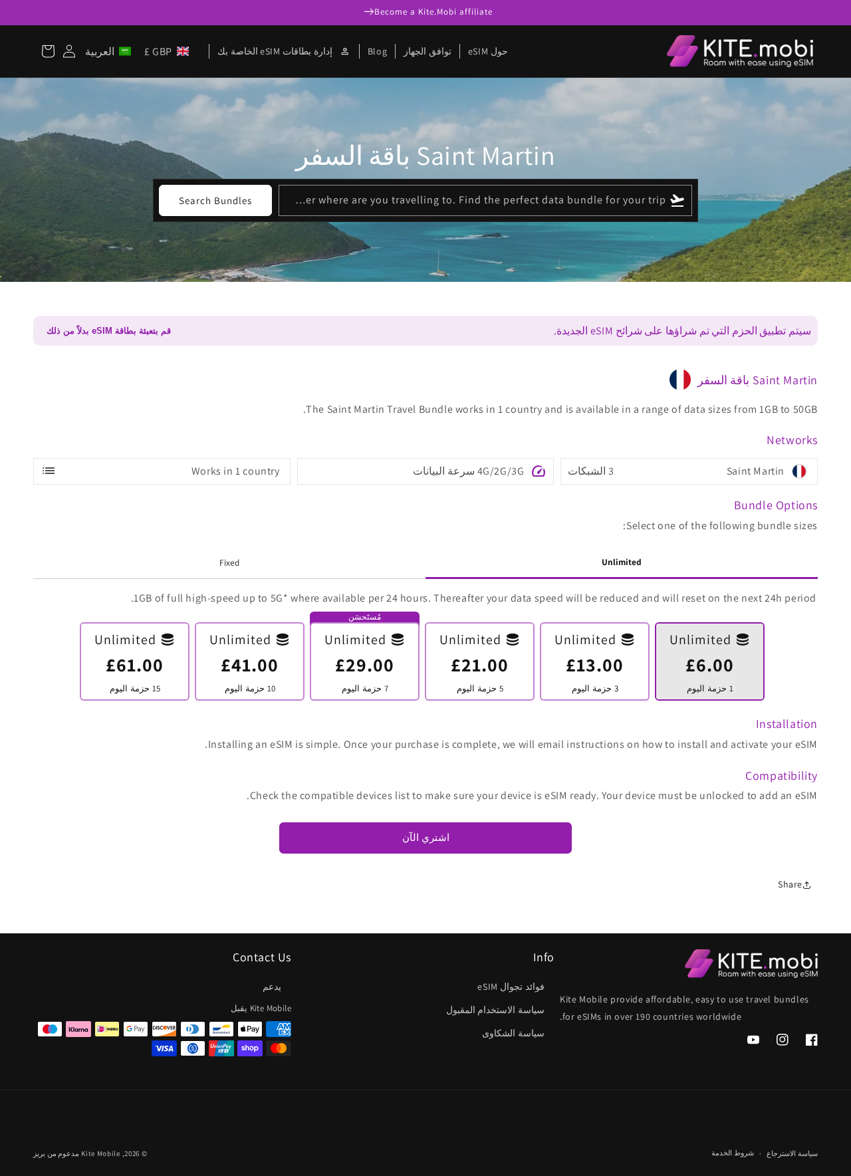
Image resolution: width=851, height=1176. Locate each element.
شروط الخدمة (732, 1152)
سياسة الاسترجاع (792, 1153)
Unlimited (622, 562)
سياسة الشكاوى (513, 1033)
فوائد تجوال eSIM (511, 987)
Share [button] (790, 884)
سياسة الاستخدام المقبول (495, 1010)
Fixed (229, 562)
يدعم (272, 987)
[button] (139, 51)
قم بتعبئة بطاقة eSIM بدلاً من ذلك (109, 331)
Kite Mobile (100, 1153)
